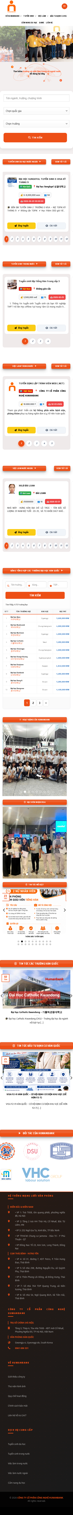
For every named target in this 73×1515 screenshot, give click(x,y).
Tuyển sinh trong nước (19, 1453)
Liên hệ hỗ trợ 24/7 (17, 1415)
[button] (64, 6)
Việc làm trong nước (18, 1463)
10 (56, 239)
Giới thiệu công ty (16, 1376)
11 (61, 239)
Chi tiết (53, 226)
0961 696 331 (22, 1348)
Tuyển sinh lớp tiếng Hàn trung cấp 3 (39, 281)
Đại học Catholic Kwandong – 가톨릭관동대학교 (36, 1012)
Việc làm (42, 16)
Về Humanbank (12, 16)
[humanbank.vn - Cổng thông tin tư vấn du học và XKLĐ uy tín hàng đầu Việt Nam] (17, 6)
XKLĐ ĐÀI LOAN (27, 485)
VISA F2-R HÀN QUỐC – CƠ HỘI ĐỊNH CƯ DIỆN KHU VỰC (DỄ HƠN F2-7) (36, 1096)
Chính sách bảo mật (17, 1405)
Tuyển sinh (28, 16)
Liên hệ (49, 22)
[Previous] (4, 917)
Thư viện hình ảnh (17, 1386)
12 (67, 239)
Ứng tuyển (23, 226)
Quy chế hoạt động (17, 1396)
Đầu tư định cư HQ (58, 16)
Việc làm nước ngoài (18, 1473)
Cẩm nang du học (29, 22)
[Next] (64, 917)
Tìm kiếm (37, 137)
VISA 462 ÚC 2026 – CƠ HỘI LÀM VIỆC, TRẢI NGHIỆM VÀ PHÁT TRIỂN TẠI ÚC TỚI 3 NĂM (43, 938)
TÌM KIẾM (35, 595)
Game (41, 22)
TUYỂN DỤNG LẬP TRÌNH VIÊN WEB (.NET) (41, 383)
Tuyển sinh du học (17, 1444)
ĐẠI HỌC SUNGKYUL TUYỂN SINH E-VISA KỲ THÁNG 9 (42, 180)
